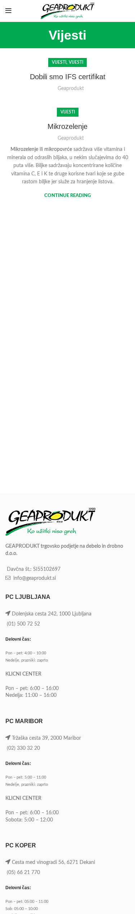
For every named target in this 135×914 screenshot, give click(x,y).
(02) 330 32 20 (23, 748)
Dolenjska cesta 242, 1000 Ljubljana (51, 614)
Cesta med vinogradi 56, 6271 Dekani (53, 862)
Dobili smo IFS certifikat (67, 77)
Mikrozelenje (67, 126)
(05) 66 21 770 (23, 872)
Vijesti (59, 62)
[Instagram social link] (116, 10)
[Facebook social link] (108, 10)
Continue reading (67, 195)
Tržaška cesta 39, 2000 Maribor (46, 738)
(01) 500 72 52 (23, 624)
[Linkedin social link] (125, 10)
